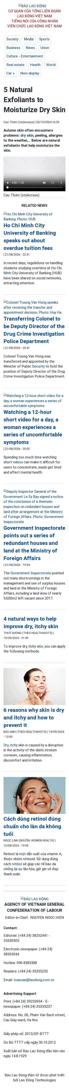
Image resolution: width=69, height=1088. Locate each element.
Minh (7, 273)
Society (12, 39)
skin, (40, 646)
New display (29, 73)
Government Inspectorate (30, 573)
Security (38, 366)
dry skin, (27, 135)
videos (18, 462)
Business (13, 48)
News (30, 48)
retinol (17, 864)
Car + (10, 73)
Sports (44, 39)
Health (35, 65)
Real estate (15, 65)
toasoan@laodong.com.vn (34, 980)
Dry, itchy (11, 745)
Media (28, 39)
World (51, 65)
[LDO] (34, 217)
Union (45, 48)
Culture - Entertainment (24, 56)
